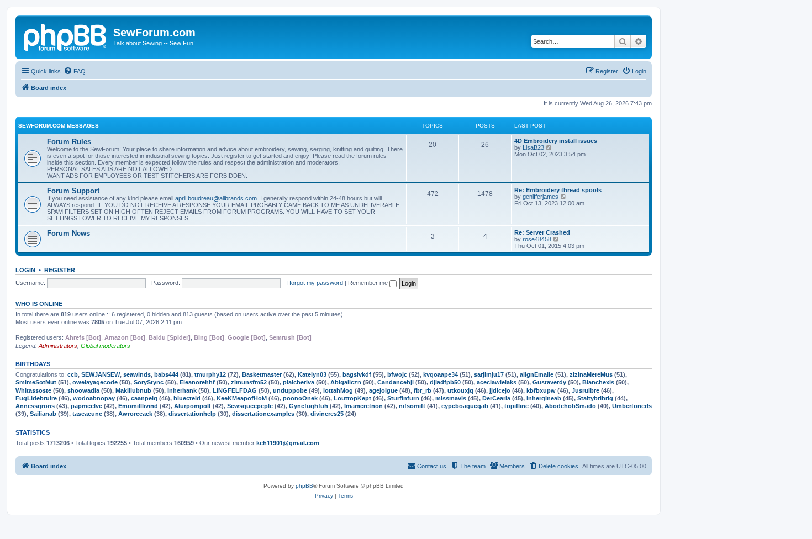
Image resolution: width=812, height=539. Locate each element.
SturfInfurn (403, 398)
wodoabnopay (94, 398)
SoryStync (149, 382)
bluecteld (187, 398)
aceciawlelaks (496, 382)
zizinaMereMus (591, 374)
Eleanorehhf (197, 382)
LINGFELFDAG (235, 390)
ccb (72, 374)
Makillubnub (133, 390)
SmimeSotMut (35, 382)
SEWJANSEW (100, 374)
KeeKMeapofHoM (242, 398)
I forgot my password (314, 282)
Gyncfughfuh (308, 406)
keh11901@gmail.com (287, 443)
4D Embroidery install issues (555, 141)
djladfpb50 (445, 382)
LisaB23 (533, 147)
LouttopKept (352, 398)
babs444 (166, 374)
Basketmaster (262, 374)
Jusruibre (585, 390)
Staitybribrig (595, 398)
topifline (516, 406)
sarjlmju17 (489, 374)
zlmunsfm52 (249, 382)
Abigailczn (345, 382)
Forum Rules (69, 142)
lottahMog (338, 390)
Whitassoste (33, 390)
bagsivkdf (356, 374)
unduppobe (290, 390)
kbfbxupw (541, 390)
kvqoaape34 (440, 374)
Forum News (68, 233)
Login (25, 270)
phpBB (304, 486)
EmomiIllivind (138, 406)
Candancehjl (395, 382)
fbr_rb (422, 390)
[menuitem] (75, 71)
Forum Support (73, 191)
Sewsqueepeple (250, 406)
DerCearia (496, 398)
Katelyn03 (312, 374)
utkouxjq (460, 390)
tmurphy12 (210, 374)
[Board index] (65, 36)
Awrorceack (135, 413)
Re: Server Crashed (542, 232)
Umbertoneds (632, 406)
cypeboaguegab (464, 406)
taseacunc (87, 413)
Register (59, 270)
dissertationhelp (192, 413)
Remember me (368, 282)
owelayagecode (95, 382)
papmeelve (86, 406)
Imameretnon (363, 406)
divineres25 (327, 413)
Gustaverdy (549, 382)
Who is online (38, 303)
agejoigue (383, 390)
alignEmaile (536, 374)
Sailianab (43, 413)
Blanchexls (598, 382)
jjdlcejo (499, 390)
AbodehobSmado (570, 406)
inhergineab (543, 398)
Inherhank (182, 390)
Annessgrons (35, 406)
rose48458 (537, 239)
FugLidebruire (36, 398)
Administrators (58, 345)
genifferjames (540, 196)
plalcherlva (298, 382)
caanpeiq (144, 398)
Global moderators (105, 345)
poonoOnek (300, 398)
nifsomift (412, 406)
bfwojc (397, 374)
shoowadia (83, 390)
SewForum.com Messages (58, 126)
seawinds (137, 374)
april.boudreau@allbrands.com (216, 198)
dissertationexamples (263, 413)
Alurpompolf (192, 406)
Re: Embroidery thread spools (558, 190)
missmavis (450, 398)
